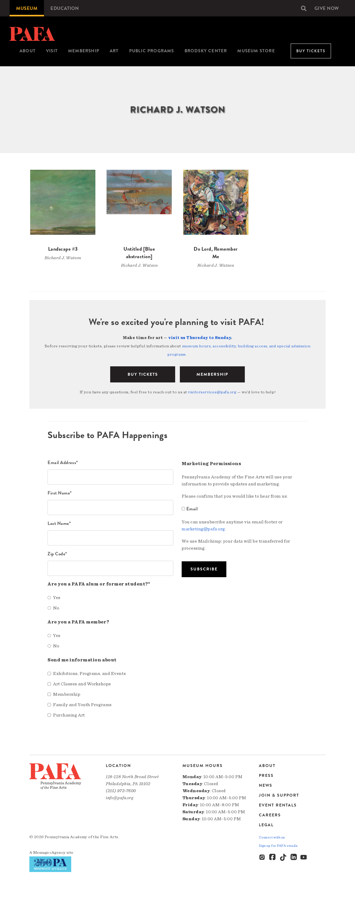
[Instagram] (262, 857)
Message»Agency (49, 852)
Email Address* (63, 462)
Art (114, 51)
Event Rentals (278, 805)
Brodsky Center (206, 51)
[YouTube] (304, 857)
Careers (270, 815)
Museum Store (256, 51)
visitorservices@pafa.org (212, 392)
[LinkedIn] (293, 857)
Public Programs (151, 51)
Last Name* (59, 523)
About (27, 51)
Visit (52, 51)
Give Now (326, 8)
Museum (26, 8)
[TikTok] (283, 857)
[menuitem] (27, 8)
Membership (83, 51)
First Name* (60, 492)
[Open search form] (303, 8)
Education (64, 8)
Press (266, 775)
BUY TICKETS (143, 374)
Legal (266, 825)
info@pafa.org (119, 798)
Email (192, 508)
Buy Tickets (310, 51)
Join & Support (279, 795)
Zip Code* (57, 553)
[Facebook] (273, 857)
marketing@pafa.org (203, 529)
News (265, 785)
